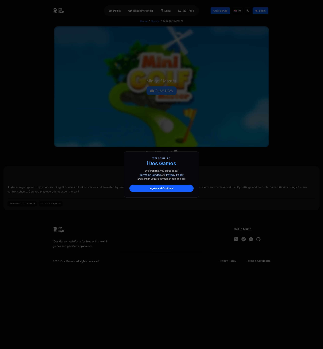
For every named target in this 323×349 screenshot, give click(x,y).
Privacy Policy (175, 175)
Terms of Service (150, 175)
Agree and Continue (161, 188)
